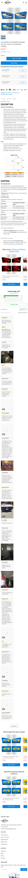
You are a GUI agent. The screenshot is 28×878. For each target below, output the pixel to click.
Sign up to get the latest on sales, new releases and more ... (13, 873)
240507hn (9, 92)
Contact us (3, 858)
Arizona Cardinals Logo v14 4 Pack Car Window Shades (11, 277)
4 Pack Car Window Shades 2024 (17, 251)
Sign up (24, 876)
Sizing (2, 863)
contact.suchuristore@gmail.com (8, 836)
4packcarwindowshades (6, 94)
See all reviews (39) (14, 293)
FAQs (2, 860)
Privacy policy (4, 842)
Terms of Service (5, 844)
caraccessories (15, 92)
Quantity (3, 55)
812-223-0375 (4, 834)
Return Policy (4, 849)
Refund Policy (4, 851)
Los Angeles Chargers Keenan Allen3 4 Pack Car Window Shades (11, 764)
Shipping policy (4, 846)
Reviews (3, 865)
